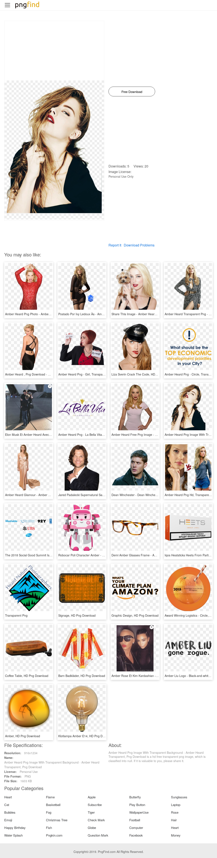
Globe (92, 827)
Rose (174, 812)
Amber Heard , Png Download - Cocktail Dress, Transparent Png (48, 374)
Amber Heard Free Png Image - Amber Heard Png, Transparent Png (157, 434)
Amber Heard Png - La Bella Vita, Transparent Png (92, 434)
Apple (92, 797)
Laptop (175, 804)
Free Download (131, 91)
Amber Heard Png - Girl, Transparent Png (86, 374)
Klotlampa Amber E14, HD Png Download (86, 736)
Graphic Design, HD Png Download (135, 615)
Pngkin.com (54, 835)
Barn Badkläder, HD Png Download (81, 676)
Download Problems (139, 245)
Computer (136, 827)
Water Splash (13, 835)
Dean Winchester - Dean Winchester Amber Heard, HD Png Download (158, 495)
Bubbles (9, 812)
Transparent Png (16, 615)
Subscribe (95, 804)
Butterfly (135, 797)
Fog (48, 812)
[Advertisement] (54, 50)
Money (176, 835)
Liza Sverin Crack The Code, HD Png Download (143, 374)
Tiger (91, 812)
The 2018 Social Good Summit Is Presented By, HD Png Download (49, 555)
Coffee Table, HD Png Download (26, 676)
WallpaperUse (139, 812)
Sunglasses (179, 797)
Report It (114, 245)
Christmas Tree (56, 820)
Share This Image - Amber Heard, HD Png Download (146, 314)
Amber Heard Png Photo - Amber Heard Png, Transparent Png (47, 314)
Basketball (53, 804)
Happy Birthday (15, 827)
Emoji (8, 820)
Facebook (136, 835)
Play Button (137, 804)
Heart (8, 797)
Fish (49, 827)
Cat (6, 804)
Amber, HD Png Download (22, 736)
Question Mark (98, 835)
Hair (174, 820)
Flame (50, 797)
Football (134, 820)
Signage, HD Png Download (77, 615)
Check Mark (96, 820)
